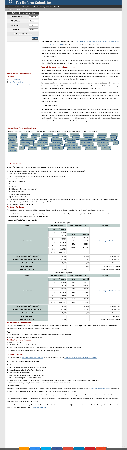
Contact (56, 7)
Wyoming (12, 150)
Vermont (32, 148)
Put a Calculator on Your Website (19, 85)
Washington (57, 148)
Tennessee (103, 145)
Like (57, 448)
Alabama (12, 135)
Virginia (45, 148)
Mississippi (70, 140)
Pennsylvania (39, 145)
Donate (24, 448)
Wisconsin (106, 148)
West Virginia (91, 148)
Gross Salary (15, 25)
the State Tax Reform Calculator (32, 357)
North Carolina (86, 143)
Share (78, 448)
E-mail (35, 448)
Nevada (12, 143)
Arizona (36, 135)
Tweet (46, 448)
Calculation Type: (16, 17)
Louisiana (101, 137)
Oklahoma (13, 145)
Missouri (84, 140)
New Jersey (42, 143)
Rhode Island (55, 145)
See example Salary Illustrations (109, 241)
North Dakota (103, 143)
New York (71, 143)
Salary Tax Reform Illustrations (100, 389)
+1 (68, 448)
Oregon (26, 145)
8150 (27, 9)
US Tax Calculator (14, 79)
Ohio (115, 143)
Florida (114, 135)
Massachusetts (28, 140)
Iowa (66, 137)
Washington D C (74, 148)
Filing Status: (15, 21)
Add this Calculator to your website (42, 7)
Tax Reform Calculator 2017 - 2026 (117, 447)
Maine (113, 137)
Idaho (34, 137)
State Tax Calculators (16, 82)
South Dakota (88, 145)
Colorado (74, 135)
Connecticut (88, 135)
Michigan (43, 140)
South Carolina (71, 145)
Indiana (55, 137)
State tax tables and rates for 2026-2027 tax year (80, 357)
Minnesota (57, 140)
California (61, 135)
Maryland (12, 140)
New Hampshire (26, 143)
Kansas (76, 137)
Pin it (90, 448)
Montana (96, 140)
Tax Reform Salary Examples (21, 7)
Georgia (12, 137)
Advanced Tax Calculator (24, 34)
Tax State (15, 30)
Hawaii (23, 137)
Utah (21, 148)
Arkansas (48, 135)
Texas (11, 148)
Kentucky (88, 137)
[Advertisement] (23, 56)
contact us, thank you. (39, 407)
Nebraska (109, 140)
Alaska (24, 135)
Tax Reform (20, 9)
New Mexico (57, 143)
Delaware (102, 135)
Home (8, 7)
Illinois (44, 137)
